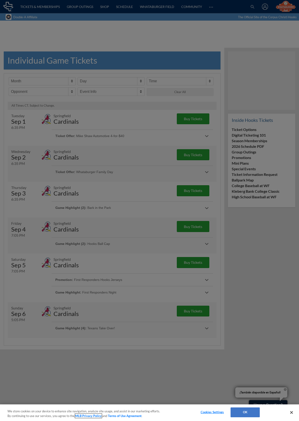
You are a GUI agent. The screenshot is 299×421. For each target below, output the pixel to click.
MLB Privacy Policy (88, 416)
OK (245, 412)
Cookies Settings (212, 412)
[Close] (291, 412)
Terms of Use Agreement (125, 416)
